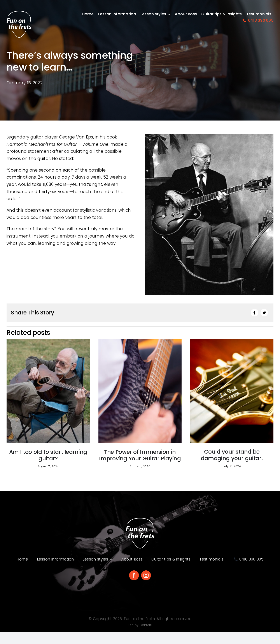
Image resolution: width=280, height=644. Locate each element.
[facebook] (134, 575)
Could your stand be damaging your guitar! (232, 455)
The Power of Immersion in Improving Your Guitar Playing (140, 455)
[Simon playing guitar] (140, 341)
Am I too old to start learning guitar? (48, 455)
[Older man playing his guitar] (48, 341)
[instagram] (146, 575)
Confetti (146, 625)
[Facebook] (254, 313)
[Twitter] (264, 313)
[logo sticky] (19, 13)
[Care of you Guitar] (231, 341)
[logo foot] (140, 520)
